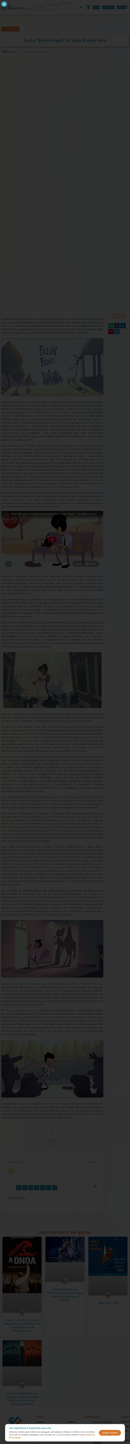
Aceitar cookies (109, 1433)
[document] (65, 722)
